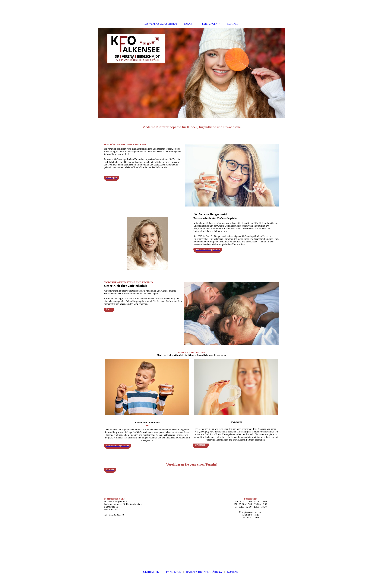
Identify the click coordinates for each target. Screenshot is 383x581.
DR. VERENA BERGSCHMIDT (161, 23)
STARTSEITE (151, 571)
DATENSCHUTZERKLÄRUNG (204, 571)
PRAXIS (188, 23)
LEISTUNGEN (209, 23)
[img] (191, 73)
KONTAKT (233, 23)
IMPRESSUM (173, 571)
